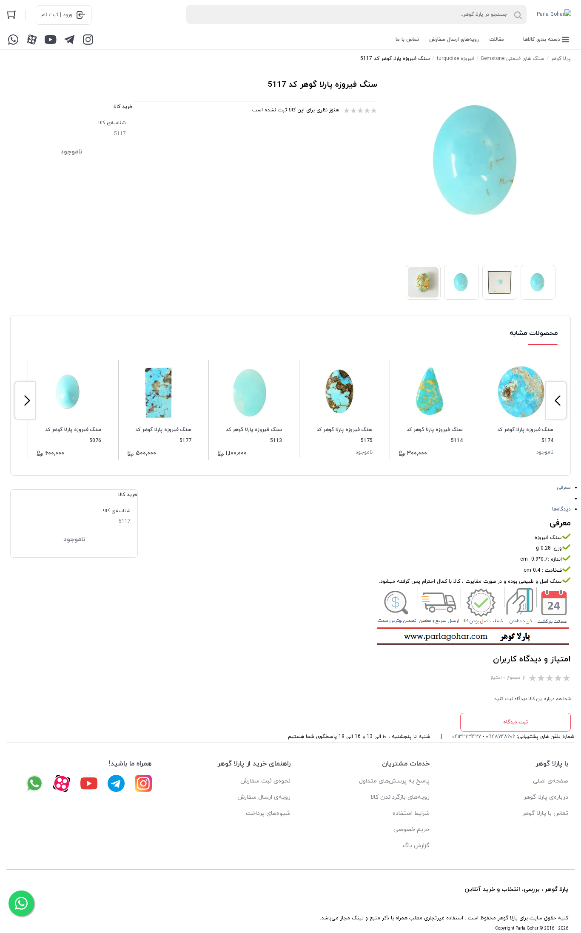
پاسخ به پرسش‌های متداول (394, 781)
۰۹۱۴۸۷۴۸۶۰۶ (500, 736)
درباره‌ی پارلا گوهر (546, 797)
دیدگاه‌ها (561, 509)
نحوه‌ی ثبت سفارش (265, 781)
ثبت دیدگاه (515, 722)
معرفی (564, 487)
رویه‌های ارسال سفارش (454, 39)
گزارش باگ (416, 846)
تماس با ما (407, 39)
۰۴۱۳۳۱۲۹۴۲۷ (466, 736)
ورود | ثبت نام (56, 14)
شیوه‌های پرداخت (268, 813)
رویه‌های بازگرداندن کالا (400, 797)
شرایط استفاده (411, 813)
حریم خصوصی (411, 829)
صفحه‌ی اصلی (550, 781)
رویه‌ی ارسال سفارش (263, 797)
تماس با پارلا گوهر (545, 813)
